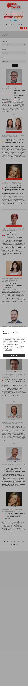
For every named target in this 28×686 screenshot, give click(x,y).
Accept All (14, 355)
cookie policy (8, 349)
